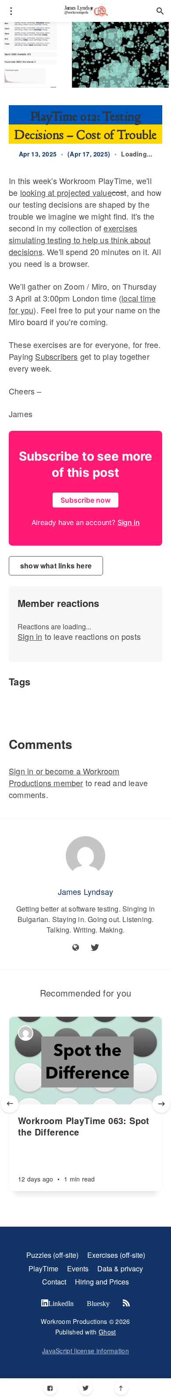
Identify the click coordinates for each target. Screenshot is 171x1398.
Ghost (107, 1331)
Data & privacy (120, 1268)
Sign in (30, 636)
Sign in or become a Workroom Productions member (64, 776)
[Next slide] (161, 1104)
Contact (54, 1282)
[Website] (75, 948)
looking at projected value (66, 192)
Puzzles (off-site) (52, 1255)
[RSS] (126, 1303)
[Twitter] (86, 1388)
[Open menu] (11, 11)
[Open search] (160, 11)
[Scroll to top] (121, 1388)
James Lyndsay (86, 891)
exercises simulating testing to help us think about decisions (79, 239)
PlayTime (43, 1268)
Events (78, 1268)
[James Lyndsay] (85, 856)
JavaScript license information (85, 1350)
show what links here (56, 566)
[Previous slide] (9, 1104)
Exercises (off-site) (116, 1255)
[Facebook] (50, 1388)
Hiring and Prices (102, 1282)
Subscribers (56, 356)
